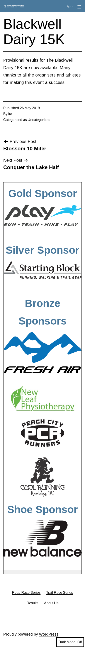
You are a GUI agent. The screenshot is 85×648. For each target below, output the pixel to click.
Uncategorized (39, 120)
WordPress (48, 634)
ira (10, 114)
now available (44, 67)
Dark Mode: (67, 642)
